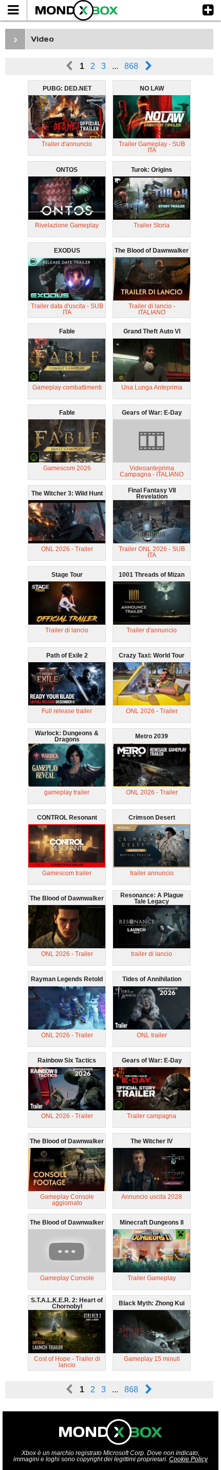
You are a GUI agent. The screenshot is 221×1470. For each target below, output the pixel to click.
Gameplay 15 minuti (152, 1358)
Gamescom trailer (66, 873)
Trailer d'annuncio (67, 144)
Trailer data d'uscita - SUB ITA (67, 309)
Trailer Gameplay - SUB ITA (152, 147)
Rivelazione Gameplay (67, 225)
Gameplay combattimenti (67, 387)
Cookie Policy (188, 1459)
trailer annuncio (152, 873)
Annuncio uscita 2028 (151, 1196)
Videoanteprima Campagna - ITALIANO (151, 471)
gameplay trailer (66, 792)
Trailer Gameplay (151, 1278)
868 (131, 66)
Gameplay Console (67, 1278)
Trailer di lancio (66, 630)
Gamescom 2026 (67, 468)
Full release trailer (67, 711)
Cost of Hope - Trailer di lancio (67, 1362)
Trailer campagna (151, 1116)
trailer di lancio (151, 954)
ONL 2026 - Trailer (67, 549)
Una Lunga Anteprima (151, 387)
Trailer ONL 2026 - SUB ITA (152, 552)
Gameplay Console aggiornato (67, 1200)
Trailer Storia (152, 225)
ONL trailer (152, 1035)
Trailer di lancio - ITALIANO (151, 309)
